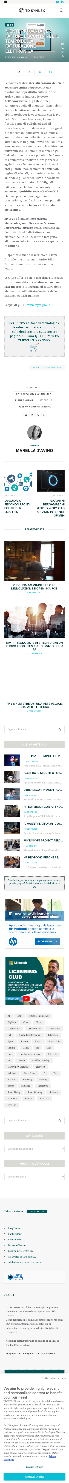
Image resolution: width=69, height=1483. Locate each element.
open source (30, 1073)
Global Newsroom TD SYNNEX (25, 1262)
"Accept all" (25, 1425)
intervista (52, 1054)
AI (9, 1016)
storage (28, 1098)
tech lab (12, 1105)
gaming (11, 1047)
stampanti (13, 1098)
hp (37, 1047)
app (19, 1016)
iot (9, 1060)
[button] (61, 10)
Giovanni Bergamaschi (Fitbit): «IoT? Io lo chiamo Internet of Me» (51, 508)
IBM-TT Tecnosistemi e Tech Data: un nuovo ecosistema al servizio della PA (34, 646)
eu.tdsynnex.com (31, 1353)
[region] (34, 1428)
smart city (43, 1086)
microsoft (40, 1066)
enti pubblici (33, 387)
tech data (44, 1098)
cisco (25, 1022)
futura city (54, 1041)
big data (12, 1022)
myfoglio (46, 400)
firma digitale (24, 400)
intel (10, 1054)
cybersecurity (34, 1028)
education (53, 1035)
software (54, 1092)
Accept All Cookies (34, 1476)
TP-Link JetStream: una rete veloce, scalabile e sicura (34, 705)
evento (24, 1041)
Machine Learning (40, 1060)
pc (45, 1073)
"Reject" (46, 1449)
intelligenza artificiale (30, 1054)
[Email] (62, 44)
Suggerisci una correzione (47, 367)
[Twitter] (62, 52)
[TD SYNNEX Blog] (32, 10)
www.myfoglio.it (38, 305)
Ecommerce (15, 1239)
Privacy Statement (14, 1211)
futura (38, 1041)
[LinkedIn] (62, 48)
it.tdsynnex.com (13, 1353)
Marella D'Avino (17, 57)
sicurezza (25, 1086)
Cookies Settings (37, 1211)
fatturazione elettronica (33, 394)
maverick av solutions (18, 1066)
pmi (55, 1073)
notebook (12, 1073)
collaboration (14, 1028)
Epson (10, 1041)
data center (54, 1028)
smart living (14, 1092)
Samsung (27, 1079)
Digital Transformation (30, 1035)
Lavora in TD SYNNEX (20, 1251)
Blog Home (14, 1228)
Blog (10, 25)
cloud (38, 1022)
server (11, 1086)
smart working (35, 1092)
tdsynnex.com (48, 1353)
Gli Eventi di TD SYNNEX (22, 1256)
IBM (49, 1047)
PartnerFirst (15, 1234)
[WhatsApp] (62, 56)
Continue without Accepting (54, 1378)
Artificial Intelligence (39, 1016)
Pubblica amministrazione (34, 407)
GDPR (26, 1047)
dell (9, 1035)
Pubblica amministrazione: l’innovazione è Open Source (34, 587)
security (43, 1079)
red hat (11, 1079)
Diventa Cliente (17, 1245)
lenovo (21, 1060)
